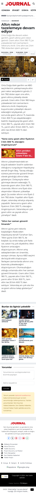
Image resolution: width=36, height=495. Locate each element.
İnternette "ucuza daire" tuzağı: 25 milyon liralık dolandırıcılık (18, 491)
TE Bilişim (23, 483)
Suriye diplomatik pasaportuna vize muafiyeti (18, 16)
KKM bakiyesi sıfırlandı (6, 321)
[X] (12, 438)
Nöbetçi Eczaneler (11, 444)
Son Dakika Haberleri (12, 455)
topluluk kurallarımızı (23, 395)
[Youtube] (23, 438)
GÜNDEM (6, 10)
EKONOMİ (15, 21)
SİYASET (15, 10)
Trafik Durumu (9, 449)
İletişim (14, 463)
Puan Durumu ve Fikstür (13, 451)
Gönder (6, 389)
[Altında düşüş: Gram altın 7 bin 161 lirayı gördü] (26, 350)
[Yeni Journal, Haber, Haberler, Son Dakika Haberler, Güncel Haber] (17, 3)
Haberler (5, 21)
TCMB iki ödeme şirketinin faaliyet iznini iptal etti (8, 357)
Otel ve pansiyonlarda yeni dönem (26, 340)
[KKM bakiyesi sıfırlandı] (9, 314)
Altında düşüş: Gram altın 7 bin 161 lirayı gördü (26, 357)
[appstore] (11, 467)
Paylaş (6, 79)
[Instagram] (20, 438)
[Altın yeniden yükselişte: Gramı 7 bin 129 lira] (9, 333)
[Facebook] (8, 438)
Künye (5, 463)
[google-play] (23, 467)
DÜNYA (25, 10)
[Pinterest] (16, 438)
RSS (5, 476)
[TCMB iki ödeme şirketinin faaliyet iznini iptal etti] (9, 350)
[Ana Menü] (2, 4)
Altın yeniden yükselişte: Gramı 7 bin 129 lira (9, 340)
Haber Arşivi (8, 457)
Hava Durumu (9, 446)
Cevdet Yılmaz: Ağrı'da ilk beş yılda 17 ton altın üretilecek (26, 322)
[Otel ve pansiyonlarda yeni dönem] (26, 333)
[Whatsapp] (27, 438)
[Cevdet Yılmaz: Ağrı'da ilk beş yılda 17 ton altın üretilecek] (26, 314)
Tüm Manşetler (9, 453)
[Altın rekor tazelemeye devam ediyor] (18, 66)
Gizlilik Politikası (26, 463)
